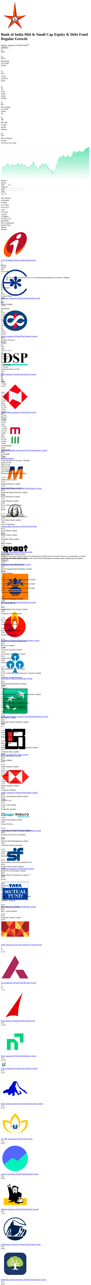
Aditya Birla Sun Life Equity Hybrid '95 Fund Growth (21, 945)
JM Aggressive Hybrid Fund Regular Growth (18, 1021)
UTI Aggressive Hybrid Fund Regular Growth (18, 602)
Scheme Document (25, 552)
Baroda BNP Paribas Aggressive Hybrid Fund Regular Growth (24, 717)
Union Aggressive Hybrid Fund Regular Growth (19, 1068)
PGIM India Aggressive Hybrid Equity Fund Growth (21, 1244)
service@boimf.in (7, 458)
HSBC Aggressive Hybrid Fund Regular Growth (19, 793)
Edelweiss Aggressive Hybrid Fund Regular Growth (20, 298)
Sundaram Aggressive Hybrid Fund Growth (17, 869)
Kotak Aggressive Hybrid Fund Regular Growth (19, 336)
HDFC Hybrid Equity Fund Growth (14, 755)
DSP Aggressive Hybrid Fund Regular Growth (18, 374)
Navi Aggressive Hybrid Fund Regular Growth (18, 1056)
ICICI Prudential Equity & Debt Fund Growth (18, 260)
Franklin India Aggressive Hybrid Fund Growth (19, 526)
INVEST (5, 48)
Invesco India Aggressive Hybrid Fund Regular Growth (22, 1104)
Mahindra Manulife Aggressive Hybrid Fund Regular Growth (24, 450)
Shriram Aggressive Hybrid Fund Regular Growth (20, 1209)
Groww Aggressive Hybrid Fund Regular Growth (19, 1174)
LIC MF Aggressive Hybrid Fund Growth (16, 1139)
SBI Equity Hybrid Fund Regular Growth (16, 679)
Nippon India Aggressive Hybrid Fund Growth (18, 412)
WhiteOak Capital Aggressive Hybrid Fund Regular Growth (23, 1280)
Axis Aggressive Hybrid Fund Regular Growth (18, 983)
